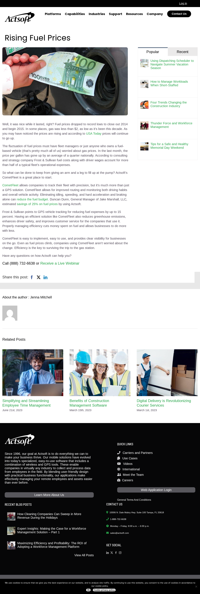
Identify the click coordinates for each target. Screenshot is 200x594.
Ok (88, 590)
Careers (127, 480)
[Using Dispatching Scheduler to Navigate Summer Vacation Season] (144, 61)
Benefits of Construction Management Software (89, 403)
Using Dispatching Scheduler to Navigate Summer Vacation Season (172, 64)
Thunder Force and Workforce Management (171, 125)
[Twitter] (111, 552)
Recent (182, 52)
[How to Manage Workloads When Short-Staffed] (144, 82)
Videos (127, 463)
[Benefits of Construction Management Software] (100, 372)
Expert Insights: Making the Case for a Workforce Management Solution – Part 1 (51, 530)
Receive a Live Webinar (59, 263)
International (131, 469)
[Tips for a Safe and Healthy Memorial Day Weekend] (144, 144)
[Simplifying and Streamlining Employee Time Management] (32, 372)
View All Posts (84, 555)
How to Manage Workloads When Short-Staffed (169, 83)
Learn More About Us (49, 495)
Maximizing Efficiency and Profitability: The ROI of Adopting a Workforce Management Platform (52, 544)
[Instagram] (120, 552)
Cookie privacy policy (104, 590)
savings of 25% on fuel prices (37, 204)
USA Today (93, 133)
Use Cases (130, 458)
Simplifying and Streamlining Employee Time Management (26, 403)
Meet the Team (133, 474)
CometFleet (10, 185)
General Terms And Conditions (134, 499)
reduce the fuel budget (32, 199)
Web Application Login (156, 490)
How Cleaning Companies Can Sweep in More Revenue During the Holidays (49, 515)
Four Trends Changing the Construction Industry (168, 104)
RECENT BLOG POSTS (18, 504)
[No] (196, 586)
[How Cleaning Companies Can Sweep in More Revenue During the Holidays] (11, 516)
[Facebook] (31, 277)
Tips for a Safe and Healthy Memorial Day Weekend (169, 145)
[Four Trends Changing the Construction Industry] (144, 103)
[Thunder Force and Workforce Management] (144, 124)
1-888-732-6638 (118, 519)
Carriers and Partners (138, 453)
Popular (152, 52)
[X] (38, 277)
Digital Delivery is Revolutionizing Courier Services (164, 403)
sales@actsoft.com (119, 533)
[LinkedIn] (45, 277)
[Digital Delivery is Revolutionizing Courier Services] (167, 372)
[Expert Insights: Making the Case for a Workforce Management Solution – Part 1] (11, 531)
